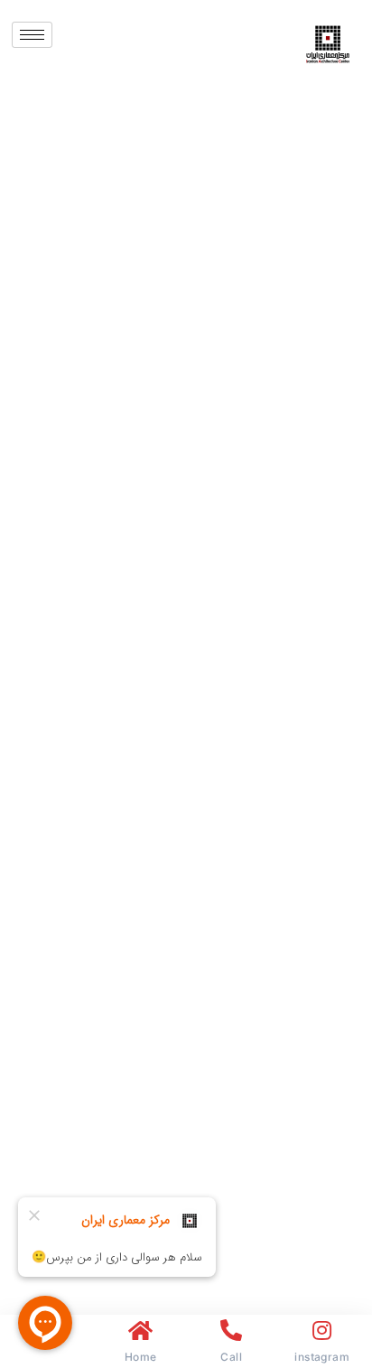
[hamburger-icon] (32, 35)
